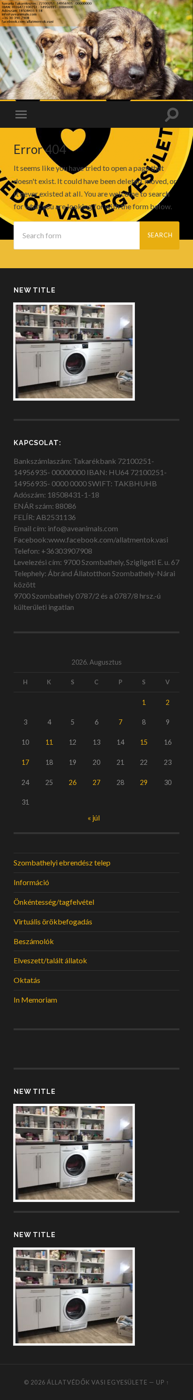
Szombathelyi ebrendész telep (62, 862)
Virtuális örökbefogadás (53, 921)
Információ (31, 882)
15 (144, 742)
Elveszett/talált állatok (50, 960)
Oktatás (27, 979)
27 (96, 782)
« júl (94, 817)
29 (144, 782)
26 (72, 782)
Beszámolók (34, 941)
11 (49, 742)
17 (25, 762)
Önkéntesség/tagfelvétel (54, 901)
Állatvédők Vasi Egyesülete (97, 1382)
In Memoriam (35, 999)
